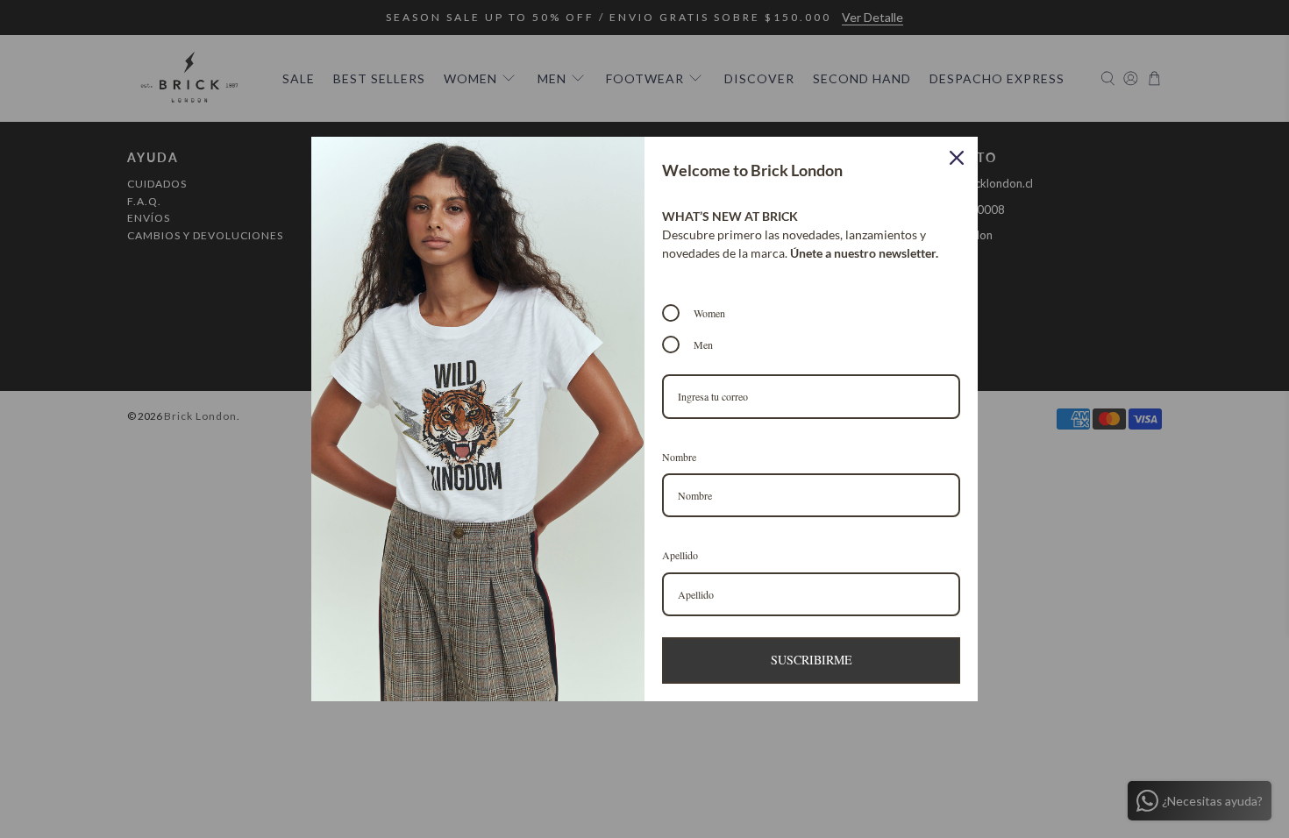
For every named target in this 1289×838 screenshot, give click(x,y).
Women (709, 313)
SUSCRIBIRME (811, 659)
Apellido (680, 555)
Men (703, 344)
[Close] (957, 158)
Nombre (679, 457)
